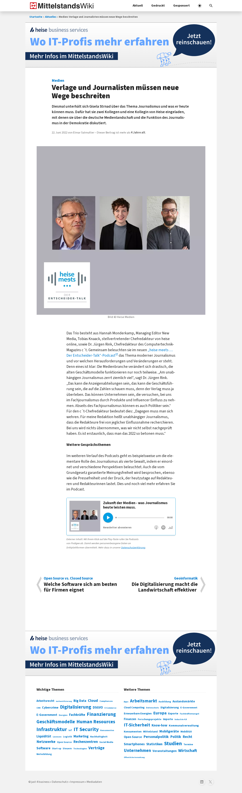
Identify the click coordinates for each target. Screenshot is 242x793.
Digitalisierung (75, 707)
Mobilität (186, 732)
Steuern (67, 748)
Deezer (170, 529)
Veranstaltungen (165, 751)
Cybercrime (50, 707)
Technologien (80, 748)
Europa (160, 713)
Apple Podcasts (156, 529)
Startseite (35, 17)
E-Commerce (110, 708)
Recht (187, 736)
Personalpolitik (156, 736)
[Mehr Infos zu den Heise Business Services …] (121, 45)
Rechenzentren (85, 741)
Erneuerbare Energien (138, 713)
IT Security (86, 729)
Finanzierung (101, 714)
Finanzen (130, 719)
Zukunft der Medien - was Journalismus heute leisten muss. (135, 505)
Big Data (80, 700)
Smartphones (134, 744)
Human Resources (96, 721)
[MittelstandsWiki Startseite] (61, 5)
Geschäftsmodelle (55, 721)
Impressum (77, 782)
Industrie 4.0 (181, 719)
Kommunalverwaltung (184, 725)
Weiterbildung (44, 754)
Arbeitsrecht (45, 701)
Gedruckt (158, 5)
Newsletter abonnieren (117, 527)
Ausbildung (165, 701)
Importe (168, 719)
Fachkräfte (77, 714)
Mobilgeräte (169, 731)
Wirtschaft (187, 751)
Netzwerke (45, 741)
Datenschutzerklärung (133, 547)
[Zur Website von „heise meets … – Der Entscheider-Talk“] (84, 530)
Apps (126, 701)
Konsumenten (107, 730)
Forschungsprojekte (149, 719)
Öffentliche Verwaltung (134, 757)
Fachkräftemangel (189, 713)
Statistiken (154, 744)
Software (43, 748)
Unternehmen (137, 751)
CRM (38, 708)
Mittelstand (150, 732)
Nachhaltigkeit (99, 736)
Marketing (81, 736)
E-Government (46, 715)
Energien (63, 715)
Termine (188, 744)
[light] (199, 5)
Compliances (106, 701)
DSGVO (98, 707)
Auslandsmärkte (184, 701)
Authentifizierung (64, 701)
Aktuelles (50, 17)
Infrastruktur (51, 729)
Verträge (96, 748)
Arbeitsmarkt (143, 701)
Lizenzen (57, 736)
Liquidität (43, 736)
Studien (173, 743)
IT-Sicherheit (137, 725)
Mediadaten (94, 782)
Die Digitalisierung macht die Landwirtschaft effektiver (165, 585)
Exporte (173, 713)
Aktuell (138, 5)
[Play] (108, 518)
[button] (211, 5)
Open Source (64, 742)
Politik (175, 736)
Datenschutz (152, 707)
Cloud (93, 700)
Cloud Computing (134, 707)
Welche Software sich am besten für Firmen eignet (80, 585)
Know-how (159, 725)
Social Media (106, 742)
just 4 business (40, 782)
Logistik (67, 736)
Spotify (163, 529)
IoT (70, 730)
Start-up (56, 748)
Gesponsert (181, 5)
